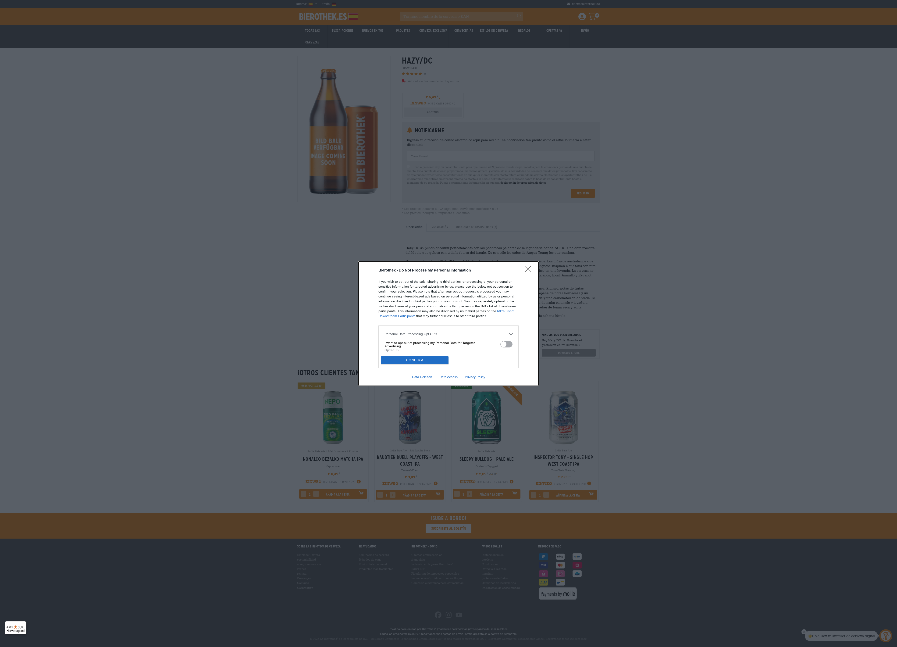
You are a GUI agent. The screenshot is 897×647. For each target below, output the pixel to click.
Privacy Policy (475, 377)
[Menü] (23, 624)
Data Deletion (422, 377)
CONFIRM (415, 360)
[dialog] (448, 323)
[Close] (529, 270)
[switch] (506, 344)
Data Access (448, 377)
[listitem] (448, 334)
